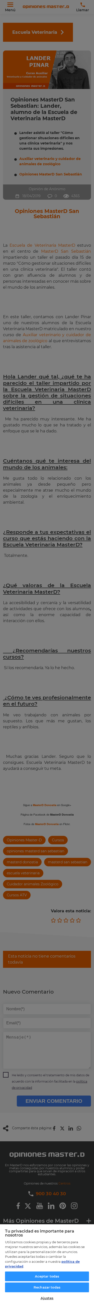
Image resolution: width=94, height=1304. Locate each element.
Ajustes (47, 1298)
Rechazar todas (47, 1287)
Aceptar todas (47, 1276)
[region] (47, 1264)
